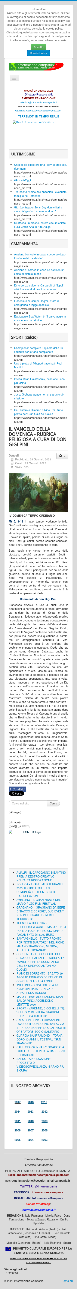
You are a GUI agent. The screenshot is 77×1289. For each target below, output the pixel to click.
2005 (18, 1140)
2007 (31, 1130)
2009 (44, 1121)
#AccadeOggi (22, 180)
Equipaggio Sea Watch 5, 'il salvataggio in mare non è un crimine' (40, 318)
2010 (31, 1121)
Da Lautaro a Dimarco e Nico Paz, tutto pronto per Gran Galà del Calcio (38, 412)
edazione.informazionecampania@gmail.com (38, 110)
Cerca (53, 803)
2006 (44, 1130)
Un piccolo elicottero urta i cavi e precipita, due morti (40, 167)
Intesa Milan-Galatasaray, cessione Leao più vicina (39, 381)
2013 (31, 1111)
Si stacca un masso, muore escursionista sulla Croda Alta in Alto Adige (40, 225)
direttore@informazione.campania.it (39, 102)
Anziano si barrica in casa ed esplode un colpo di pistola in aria (39, 272)
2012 (44, 1111)
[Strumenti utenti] (62, 456)
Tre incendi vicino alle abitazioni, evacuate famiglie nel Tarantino (40, 194)
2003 (44, 1140)
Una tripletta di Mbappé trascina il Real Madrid (38, 365)
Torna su (67, 1281)
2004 (31, 1140)
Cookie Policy (38, 53)
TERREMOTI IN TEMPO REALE (38, 116)
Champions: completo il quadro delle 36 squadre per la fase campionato (38, 350)
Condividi (17, 789)
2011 (18, 1121)
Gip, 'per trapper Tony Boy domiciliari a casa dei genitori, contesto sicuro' (38, 209)
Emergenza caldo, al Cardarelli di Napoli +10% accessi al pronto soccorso (39, 287)
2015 (44, 1102)
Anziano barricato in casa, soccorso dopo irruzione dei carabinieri (39, 256)
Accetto (38, 47)
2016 (31, 1102)
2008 (18, 1130)
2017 (18, 1102)
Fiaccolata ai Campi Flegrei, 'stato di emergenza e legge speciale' (36, 303)
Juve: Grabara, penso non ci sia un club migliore (39, 396)
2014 (18, 1111)
